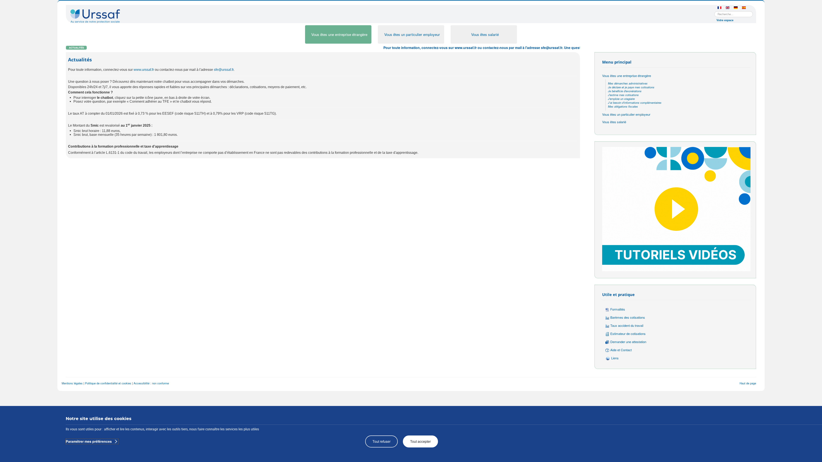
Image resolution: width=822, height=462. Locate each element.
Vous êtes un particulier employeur (412, 34)
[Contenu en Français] (719, 8)
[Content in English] (728, 8)
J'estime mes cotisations (623, 95)
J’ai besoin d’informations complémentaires (634, 103)
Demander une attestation (628, 341)
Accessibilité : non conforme (151, 383)
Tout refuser (381, 441)
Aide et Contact (621, 350)
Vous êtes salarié (485, 34)
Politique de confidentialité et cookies (108, 383)
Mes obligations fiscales (623, 106)
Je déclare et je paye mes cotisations (631, 87)
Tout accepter (420, 441)
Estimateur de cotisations (628, 333)
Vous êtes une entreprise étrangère (339, 34)
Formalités (617, 309)
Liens (615, 358)
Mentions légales (72, 383)
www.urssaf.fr (144, 69)
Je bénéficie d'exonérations (625, 91)
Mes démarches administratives (628, 83)
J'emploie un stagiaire (621, 99)
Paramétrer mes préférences (89, 441)
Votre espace (724, 20)
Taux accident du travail (626, 325)
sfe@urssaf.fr (224, 69)
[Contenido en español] (744, 8)
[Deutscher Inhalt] (736, 8)
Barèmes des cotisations (627, 317)
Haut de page (748, 383)
